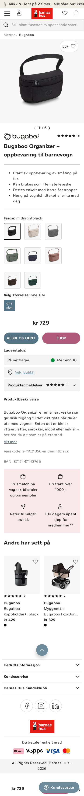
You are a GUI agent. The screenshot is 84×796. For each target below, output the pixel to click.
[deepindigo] (32, 255)
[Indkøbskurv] (76, 13)
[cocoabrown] (12, 280)
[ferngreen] (32, 280)
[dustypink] (53, 255)
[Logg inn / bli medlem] (19, 13)
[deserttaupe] (32, 231)
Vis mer (10, 442)
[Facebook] (26, 706)
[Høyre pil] (49, 128)
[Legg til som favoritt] (35, 561)
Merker (9, 35)
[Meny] (7, 13)
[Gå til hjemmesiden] (42, 13)
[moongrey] (53, 231)
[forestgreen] (12, 255)
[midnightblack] (12, 231)
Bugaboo (26, 35)
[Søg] (5, 24)
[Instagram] (41, 706)
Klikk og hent (21, 338)
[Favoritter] (64, 13)
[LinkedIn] (55, 706)
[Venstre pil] (34, 128)
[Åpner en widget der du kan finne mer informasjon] (59, 788)
